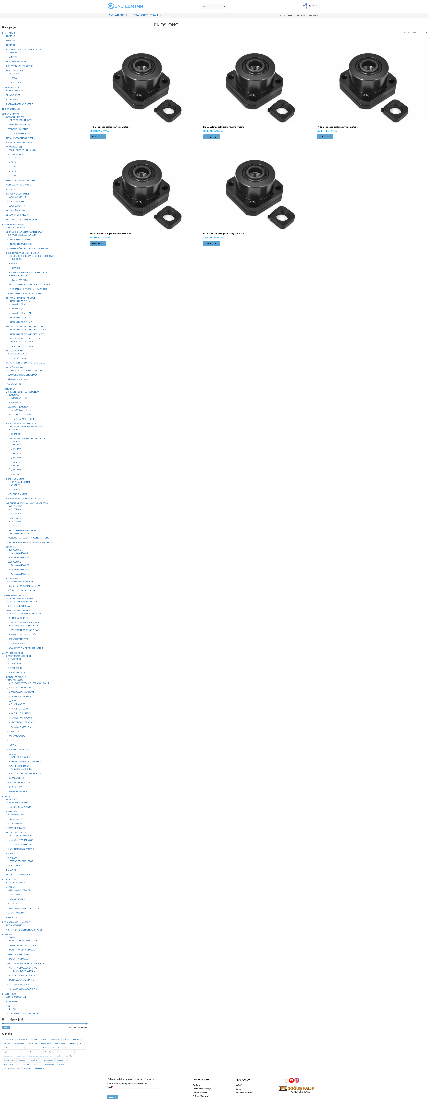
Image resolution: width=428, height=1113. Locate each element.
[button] (128, 15)
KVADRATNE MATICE (21, 727)
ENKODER (73, 1043)
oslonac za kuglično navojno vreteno (40, 1056)
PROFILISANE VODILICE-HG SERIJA (22, 253)
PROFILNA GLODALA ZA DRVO (22, 968)
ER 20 (13, 166)
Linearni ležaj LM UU (19, 304)
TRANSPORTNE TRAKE (146, 15)
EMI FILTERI (12, 917)
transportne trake (62, 1060)
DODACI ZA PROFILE (16, 677)
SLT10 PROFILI (15, 668)
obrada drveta (8, 1056)
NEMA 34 (10, 45)
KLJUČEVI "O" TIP (16, 206)
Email (110, 1087)
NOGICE (12, 754)
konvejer (81, 1048)
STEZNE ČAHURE (14, 147)
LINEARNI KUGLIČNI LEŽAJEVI (20, 298)
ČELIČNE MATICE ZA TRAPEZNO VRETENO (28, 537)
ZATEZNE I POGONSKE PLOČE (25, 630)
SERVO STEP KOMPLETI (17, 61)
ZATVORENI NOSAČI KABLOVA (22, 375)
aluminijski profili (22, 1039)
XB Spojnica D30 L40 (20, 569)
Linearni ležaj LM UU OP (21, 313)
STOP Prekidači (15, 823)
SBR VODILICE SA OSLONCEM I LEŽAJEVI (25, 232)
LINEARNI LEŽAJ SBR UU (19, 239)
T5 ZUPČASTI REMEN (21, 414)
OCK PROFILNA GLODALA (23, 975)
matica (57, 1052)
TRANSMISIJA (8, 389)
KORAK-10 (15, 434)
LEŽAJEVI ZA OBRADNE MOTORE (21, 219)
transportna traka (48, 1060)
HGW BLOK (16, 268)
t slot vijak (26, 1064)
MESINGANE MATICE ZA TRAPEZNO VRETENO (30, 542)
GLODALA (10, 937)
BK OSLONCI (16, 509)
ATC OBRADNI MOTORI (19, 133)
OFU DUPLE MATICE (17, 494)
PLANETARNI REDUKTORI (20, 581)
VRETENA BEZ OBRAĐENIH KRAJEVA (25, 426)
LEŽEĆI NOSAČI (15, 82)
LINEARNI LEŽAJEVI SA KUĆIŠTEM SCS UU (27, 329)
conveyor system (19, 1043)
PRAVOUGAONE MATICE (22, 722)
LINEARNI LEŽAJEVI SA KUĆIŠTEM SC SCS (25, 326)
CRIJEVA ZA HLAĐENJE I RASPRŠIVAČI (24, 930)
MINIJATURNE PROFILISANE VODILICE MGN (29, 284)
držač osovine (32, 1043)
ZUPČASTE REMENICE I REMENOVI (22, 392)
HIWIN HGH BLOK (19, 275)
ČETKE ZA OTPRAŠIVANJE (18, 184)
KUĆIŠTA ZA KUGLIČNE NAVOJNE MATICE (26, 498)
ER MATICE (11, 189)
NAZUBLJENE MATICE (21, 713)
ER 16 (13, 162)
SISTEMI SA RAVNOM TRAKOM (22, 601)
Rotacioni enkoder (9, 1060)
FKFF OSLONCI (15, 518)
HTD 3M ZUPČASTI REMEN (23, 419)
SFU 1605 (17, 449)
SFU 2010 (17, 470)
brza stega (66, 1039)
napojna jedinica (68, 1052)
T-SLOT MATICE (18, 704)
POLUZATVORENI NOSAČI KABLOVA (25, 370)
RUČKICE (12, 740)
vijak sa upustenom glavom (12, 1068)
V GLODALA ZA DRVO (18, 984)
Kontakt (300, 15)
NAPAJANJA (11, 799)
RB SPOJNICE (14, 550)
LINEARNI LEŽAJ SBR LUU (20, 244)
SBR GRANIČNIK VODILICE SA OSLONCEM (28, 248)
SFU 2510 (17, 474)
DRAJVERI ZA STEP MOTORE (19, 66)
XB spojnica (27, 1068)
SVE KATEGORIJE (118, 15)
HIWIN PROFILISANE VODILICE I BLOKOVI (28, 272)
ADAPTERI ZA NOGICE (19, 749)
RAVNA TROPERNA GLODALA (22, 949)
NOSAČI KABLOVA (14, 367)
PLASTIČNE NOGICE (20, 757)
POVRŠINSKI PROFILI (18, 672)
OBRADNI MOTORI (11, 114)
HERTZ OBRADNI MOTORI (20, 120)
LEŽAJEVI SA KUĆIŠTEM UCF (21, 346)
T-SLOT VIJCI (14, 731)
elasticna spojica (46, 1043)
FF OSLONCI (16, 525)
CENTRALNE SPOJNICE (19, 782)
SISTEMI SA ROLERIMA (19, 606)
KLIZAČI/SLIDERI (16, 778)
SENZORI (12, 903)
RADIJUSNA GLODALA (18, 959)
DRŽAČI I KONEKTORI (18, 639)
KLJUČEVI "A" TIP (16, 201)
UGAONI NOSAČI (16, 680)
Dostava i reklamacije (202, 1088)
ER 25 (13, 171)
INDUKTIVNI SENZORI (16, 832)
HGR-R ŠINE (16, 259)
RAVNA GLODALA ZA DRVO (21, 980)
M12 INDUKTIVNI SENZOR (20, 844)
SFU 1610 (17, 465)
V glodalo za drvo (49, 1064)
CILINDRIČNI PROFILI (18, 618)
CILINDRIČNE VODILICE (17, 227)
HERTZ (45, 1048)
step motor (22, 1060)
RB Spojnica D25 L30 (20, 557)
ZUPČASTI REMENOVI (18, 407)
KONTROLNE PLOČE (16, 882)
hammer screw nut (32, 1048)
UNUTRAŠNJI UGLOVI (21, 696)
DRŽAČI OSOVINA (14, 350)
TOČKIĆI (12, 745)
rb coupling (58, 1056)
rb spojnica (69, 1056)
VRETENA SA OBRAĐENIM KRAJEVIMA (26, 438)
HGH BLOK (16, 263)
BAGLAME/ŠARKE (16, 736)
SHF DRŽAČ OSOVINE (18, 358)
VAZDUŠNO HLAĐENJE (19, 124)
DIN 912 (12, 1009)
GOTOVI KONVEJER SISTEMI (19, 598)
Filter (6, 1027)
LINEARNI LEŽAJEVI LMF (20, 322)
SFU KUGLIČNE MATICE (19, 482)
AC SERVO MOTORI (11, 87)
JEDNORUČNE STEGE (16, 997)
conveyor (7, 1043)
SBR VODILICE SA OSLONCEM (22, 235)
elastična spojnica (60, 1043)
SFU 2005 (17, 453)
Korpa (238, 1089)
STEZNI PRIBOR (9, 994)
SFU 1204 (17, 444)
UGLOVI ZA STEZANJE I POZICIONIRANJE (30, 683)
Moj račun (239, 1085)
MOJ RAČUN (314, 15)
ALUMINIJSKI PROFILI (12, 653)
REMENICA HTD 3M (20, 398)
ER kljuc (6, 1048)
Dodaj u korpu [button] (98, 137)
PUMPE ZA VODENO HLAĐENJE (21, 180)
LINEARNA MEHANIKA (13, 224)
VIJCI (8, 1006)
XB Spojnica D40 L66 (20, 574)
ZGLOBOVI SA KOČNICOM (23, 692)
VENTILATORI (12, 858)
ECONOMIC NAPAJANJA (19, 807)
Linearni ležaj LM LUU (20, 308)
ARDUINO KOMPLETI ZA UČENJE (23, 908)
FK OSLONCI (16, 521)
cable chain (76, 1039)
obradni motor (20, 1056)
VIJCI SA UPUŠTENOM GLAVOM (23, 1013)
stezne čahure (34, 1060)
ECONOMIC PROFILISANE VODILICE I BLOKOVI (30, 256)
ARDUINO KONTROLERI (19, 890)
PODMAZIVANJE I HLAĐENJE (16, 922)
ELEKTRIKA (7, 796)
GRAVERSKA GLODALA (19, 954)
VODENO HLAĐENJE (18, 129)
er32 (81, 1043)
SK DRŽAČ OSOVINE (17, 353)
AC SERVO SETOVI (14, 90)
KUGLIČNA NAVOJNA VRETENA (21, 423)
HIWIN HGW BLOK (19, 280)
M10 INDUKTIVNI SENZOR (20, 840)
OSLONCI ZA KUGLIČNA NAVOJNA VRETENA (27, 503)
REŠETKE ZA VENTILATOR (20, 861)
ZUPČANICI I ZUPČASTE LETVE (20, 590)
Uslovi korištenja (200, 1092)
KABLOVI (10, 853)
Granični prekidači (16, 814)
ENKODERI (11, 870)
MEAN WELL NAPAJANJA (20, 802)
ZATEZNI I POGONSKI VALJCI (24, 625)
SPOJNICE (11, 547)
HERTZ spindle (55, 1048)
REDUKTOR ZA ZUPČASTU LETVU (24, 586)
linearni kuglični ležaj (44, 1052)
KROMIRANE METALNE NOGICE (26, 761)
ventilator (36, 1064)
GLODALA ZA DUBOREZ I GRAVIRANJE (26, 963)
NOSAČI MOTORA (14, 70)
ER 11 (13, 157)
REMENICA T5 (17, 402)
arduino (43, 1039)
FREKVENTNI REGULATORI (19, 142)
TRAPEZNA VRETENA (18, 533)
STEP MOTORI (8, 33)
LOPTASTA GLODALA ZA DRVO (22, 989)
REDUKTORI (12, 99)
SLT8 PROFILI (14, 663)
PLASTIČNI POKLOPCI (18, 766)
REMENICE (13, 395)
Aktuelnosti (286, 15)
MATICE (12, 701)
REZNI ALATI (8, 934)
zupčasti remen (39, 1068)
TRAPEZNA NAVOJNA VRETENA (21, 530)
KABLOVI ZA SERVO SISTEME (19, 104)
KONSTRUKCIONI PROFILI (18, 656)
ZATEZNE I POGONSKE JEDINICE (23, 622)
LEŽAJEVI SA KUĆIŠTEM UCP (21, 341)
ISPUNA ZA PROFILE (17, 791)
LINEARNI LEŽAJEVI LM (19, 301)
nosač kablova (81, 1052)
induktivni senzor (69, 1048)
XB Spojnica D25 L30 (20, 565)
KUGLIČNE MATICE (15, 479)
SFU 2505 (17, 458)
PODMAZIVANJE (14, 925)
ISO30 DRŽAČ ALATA (15, 210)
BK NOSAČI (13, 73)
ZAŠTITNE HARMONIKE (17, 379)
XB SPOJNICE (14, 562)
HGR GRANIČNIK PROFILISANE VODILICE (27, 289)
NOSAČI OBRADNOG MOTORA (20, 138)
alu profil (34, 1039)
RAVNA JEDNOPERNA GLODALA (23, 940)
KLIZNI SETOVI (15, 787)
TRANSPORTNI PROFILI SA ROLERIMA (24, 293)
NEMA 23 (10, 40)
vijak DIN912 (61, 1064)
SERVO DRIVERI (13, 95)
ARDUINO (10, 887)
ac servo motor (8, 1039)
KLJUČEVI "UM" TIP (17, 197)
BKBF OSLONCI (15, 506)
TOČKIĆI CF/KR (13, 384)
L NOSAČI (12, 78)
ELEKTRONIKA (9, 879)
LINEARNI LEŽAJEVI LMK (20, 317)
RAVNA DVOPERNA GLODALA (22, 945)
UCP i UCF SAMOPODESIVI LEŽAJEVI (23, 338)
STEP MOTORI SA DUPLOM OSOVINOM (24, 49)
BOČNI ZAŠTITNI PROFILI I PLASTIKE (25, 648)
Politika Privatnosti (201, 1096)
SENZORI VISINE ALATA (17, 215)
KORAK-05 (15, 429)
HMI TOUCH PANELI (11, 109)
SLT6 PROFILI (14, 659)
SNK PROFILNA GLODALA (23, 971)
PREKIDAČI (11, 811)
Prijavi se (112, 1097)
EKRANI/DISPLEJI (16, 899)
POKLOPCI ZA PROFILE (21, 769)
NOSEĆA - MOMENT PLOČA (23, 634)
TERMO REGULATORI (16, 828)
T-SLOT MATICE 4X (19, 708)
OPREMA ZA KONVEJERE (18, 610)
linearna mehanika (28, 1052)
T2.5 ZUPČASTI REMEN (21, 410)
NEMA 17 (10, 36)
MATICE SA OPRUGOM (21, 718)
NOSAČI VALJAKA (16, 643)
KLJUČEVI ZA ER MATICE (17, 194)
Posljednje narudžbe (244, 1092)
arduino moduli (54, 1039)
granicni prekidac (18, 1048)
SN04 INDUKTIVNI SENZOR (21, 849)
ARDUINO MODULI (17, 894)
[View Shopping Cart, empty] (304, 6)
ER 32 (13, 175)
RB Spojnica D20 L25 (20, 553)
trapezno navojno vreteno (11, 1064)
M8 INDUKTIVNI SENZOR (20, 835)
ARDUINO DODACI (17, 912)
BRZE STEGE (12, 1001)
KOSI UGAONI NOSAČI (21, 687)
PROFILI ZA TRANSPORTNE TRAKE (24, 613)
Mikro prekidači (15, 819)
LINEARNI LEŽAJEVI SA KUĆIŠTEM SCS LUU (28, 334)
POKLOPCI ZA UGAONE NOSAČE (26, 773)
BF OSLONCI (16, 513)
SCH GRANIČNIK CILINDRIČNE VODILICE (25, 362)
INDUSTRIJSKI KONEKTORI (19, 874)
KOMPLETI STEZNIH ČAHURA (22, 150)
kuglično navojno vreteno (11, 1052)
